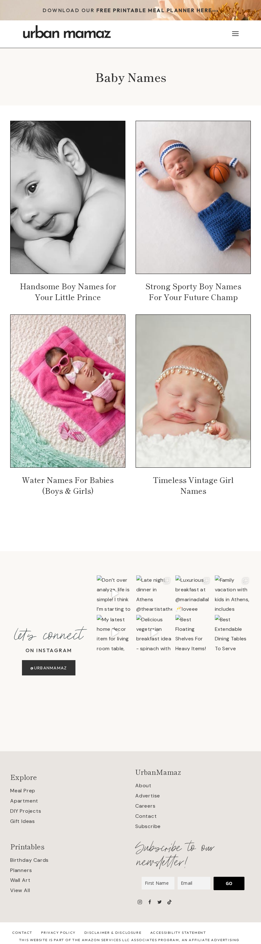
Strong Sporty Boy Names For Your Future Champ (193, 291)
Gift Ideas (22, 821)
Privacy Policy (58, 932)
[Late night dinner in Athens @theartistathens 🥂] (154, 593)
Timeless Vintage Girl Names (193, 485)
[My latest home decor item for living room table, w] (115, 633)
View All (20, 890)
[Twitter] (159, 902)
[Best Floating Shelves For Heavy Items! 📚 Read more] (193, 633)
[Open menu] (235, 33)
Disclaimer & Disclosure (112, 932)
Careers (145, 806)
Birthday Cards (29, 860)
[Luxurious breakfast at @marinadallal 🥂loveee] (193, 593)
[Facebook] (149, 902)
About (143, 785)
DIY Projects (25, 811)
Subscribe (148, 826)
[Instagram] (140, 902)
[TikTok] (169, 902)
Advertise (147, 795)
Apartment (24, 800)
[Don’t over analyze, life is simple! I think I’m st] (115, 593)
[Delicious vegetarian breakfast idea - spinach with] (154, 633)
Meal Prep (22, 790)
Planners (21, 870)
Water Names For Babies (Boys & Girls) (68, 485)
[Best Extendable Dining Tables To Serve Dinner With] (233, 633)
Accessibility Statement (178, 932)
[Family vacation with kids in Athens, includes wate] (233, 593)
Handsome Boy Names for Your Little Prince (68, 291)
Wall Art (20, 880)
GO (229, 883)
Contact (146, 816)
